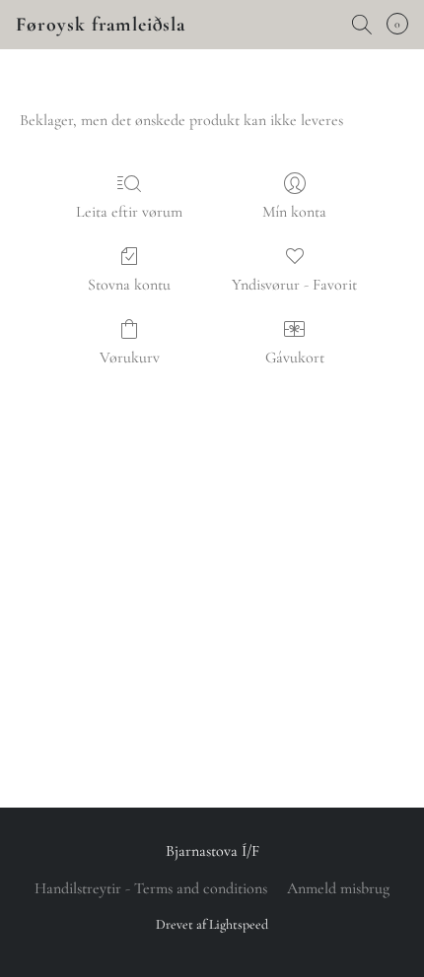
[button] (100, 24)
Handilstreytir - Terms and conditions (151, 888)
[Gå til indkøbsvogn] (403, 24)
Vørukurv (130, 357)
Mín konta (294, 212)
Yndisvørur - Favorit (294, 284)
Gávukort (294, 357)
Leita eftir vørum (129, 212)
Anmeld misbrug (338, 888)
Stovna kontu (129, 284)
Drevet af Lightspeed (212, 924)
